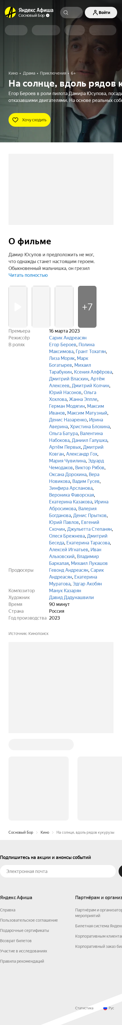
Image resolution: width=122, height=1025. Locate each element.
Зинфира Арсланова (70, 488)
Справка (7, 910)
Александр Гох (81, 454)
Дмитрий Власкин (68, 379)
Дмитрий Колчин (90, 385)
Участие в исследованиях (23, 951)
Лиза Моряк (62, 358)
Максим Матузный (87, 413)
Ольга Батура (63, 433)
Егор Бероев (62, 344)
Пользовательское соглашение (29, 920)
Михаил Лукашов (89, 563)
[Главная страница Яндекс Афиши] (10, 12)
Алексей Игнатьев (68, 549)
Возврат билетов (16, 940)
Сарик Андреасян (68, 338)
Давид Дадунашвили (71, 597)
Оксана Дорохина (68, 474)
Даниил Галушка (89, 440)
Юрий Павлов (64, 522)
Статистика (84, 1008)
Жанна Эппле (83, 399)
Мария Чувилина (67, 461)
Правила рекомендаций (22, 961)
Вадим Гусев (86, 481)
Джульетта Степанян (89, 529)
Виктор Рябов (89, 467)
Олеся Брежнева (67, 536)
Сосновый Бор (21, 832)
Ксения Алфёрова (93, 372)
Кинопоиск (38, 633)
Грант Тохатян (91, 351)
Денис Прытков (90, 515)
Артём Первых (65, 447)
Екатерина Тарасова (88, 543)
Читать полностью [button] (28, 275)
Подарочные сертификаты (24, 930)
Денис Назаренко (68, 420)
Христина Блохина (90, 426)
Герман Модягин (67, 406)
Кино (45, 832)
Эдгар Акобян (87, 584)
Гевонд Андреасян (68, 570)
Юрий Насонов (65, 392)
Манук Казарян (65, 590)
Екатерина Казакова (70, 502)
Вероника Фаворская (71, 495)
